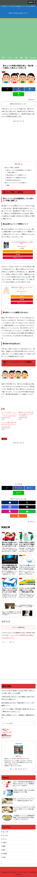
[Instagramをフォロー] (9, 507)
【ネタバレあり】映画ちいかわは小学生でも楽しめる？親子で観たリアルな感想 (17, 692)
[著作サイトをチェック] (9, 502)
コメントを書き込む (18, 627)
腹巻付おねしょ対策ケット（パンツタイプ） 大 (21, 287)
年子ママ (18, 756)
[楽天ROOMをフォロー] (9, 511)
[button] (33, 723)
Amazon (18, 251)
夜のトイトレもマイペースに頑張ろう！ (16, 182)
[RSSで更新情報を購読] (18, 516)
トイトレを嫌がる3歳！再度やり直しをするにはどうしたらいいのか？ (9, 424)
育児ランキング (5, 737)
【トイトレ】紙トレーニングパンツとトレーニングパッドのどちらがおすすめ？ (9, 414)
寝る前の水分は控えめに (14, 180)
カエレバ (24, 246)
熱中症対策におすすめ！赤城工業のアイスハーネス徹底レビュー (17, 704)
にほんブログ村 (6, 732)
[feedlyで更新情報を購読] (27, 511)
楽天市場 (18, 254)
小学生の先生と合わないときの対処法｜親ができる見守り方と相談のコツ (17, 698)
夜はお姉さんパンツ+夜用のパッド (16, 175)
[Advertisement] (18, 36)
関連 (8, 185)
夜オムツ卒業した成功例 (12, 167)
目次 (16, 164)
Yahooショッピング (17, 257)
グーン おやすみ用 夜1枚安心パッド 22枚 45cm (22, 242)
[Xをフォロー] (27, 502)
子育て (5, 438)
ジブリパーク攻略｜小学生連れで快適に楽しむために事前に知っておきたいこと (17, 710)
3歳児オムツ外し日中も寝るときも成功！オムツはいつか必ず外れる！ (26, 414)
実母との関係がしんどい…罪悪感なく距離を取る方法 (17, 716)
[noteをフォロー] (27, 507)
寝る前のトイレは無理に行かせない (17, 177)
